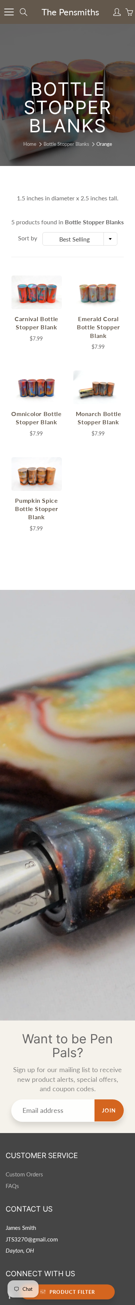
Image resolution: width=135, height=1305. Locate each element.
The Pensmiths (70, 11)
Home (29, 144)
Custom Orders (24, 1174)
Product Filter (72, 1292)
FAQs (12, 1186)
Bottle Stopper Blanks (66, 144)
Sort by (27, 237)
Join (109, 1110)
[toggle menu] (8, 12)
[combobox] (79, 239)
